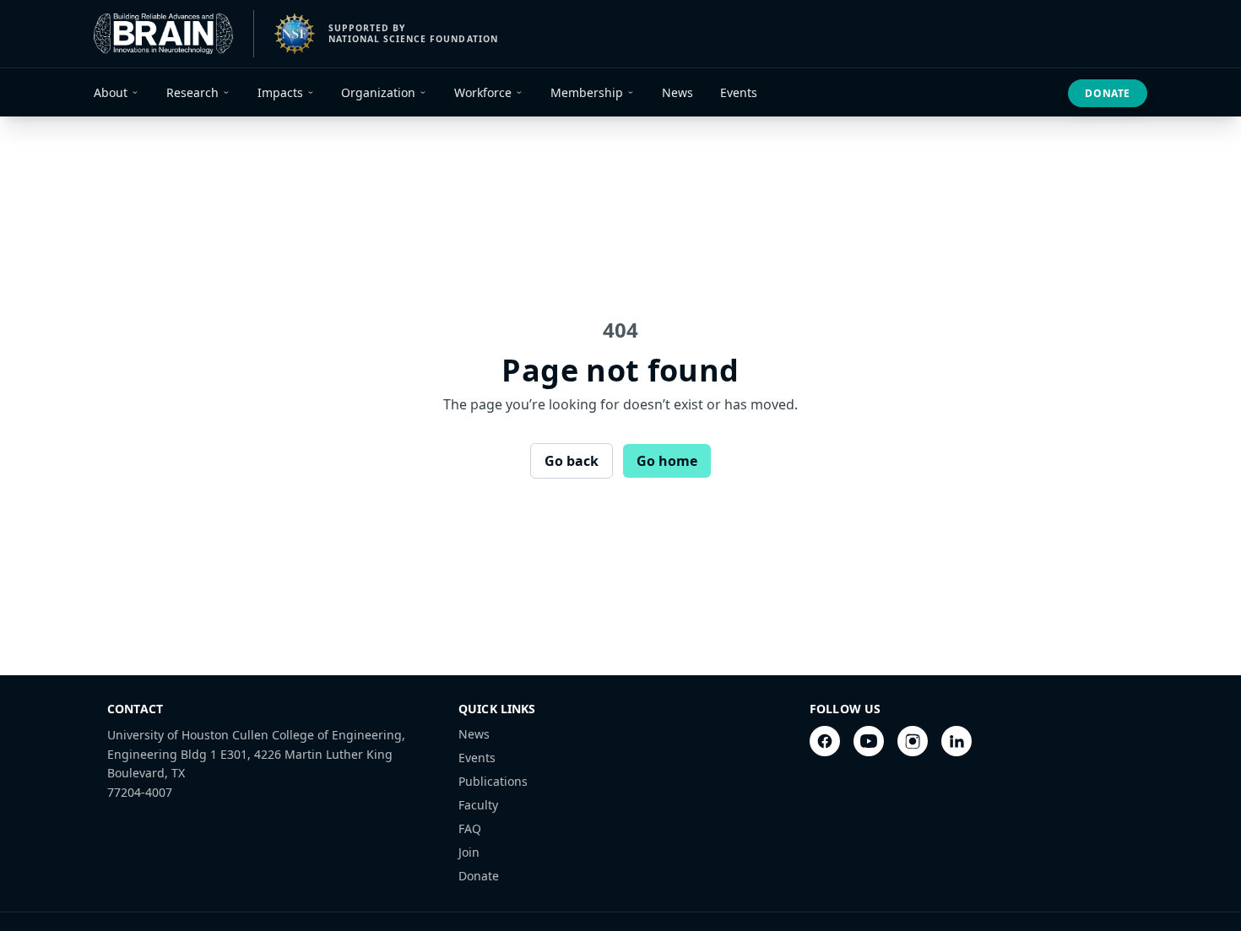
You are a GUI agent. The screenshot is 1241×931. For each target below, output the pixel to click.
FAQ (469, 828)
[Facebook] (825, 741)
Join (469, 852)
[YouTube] (869, 741)
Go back (572, 461)
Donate (1107, 93)
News (474, 734)
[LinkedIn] (956, 741)
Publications (493, 781)
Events (477, 758)
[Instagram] (912, 741)
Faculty (478, 805)
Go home (667, 461)
